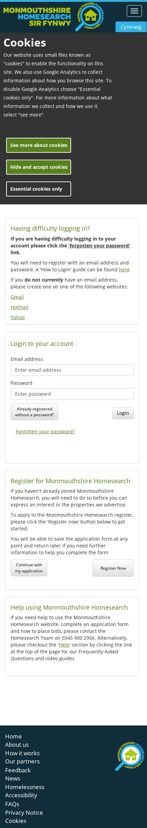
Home (13, 736)
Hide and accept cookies (39, 167)
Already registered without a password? (34, 412)
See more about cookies (38, 145)
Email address (27, 359)
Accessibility (21, 795)
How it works (22, 753)
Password (21, 383)
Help (64, 644)
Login (123, 413)
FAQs (12, 804)
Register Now (113, 568)
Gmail (17, 297)
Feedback (18, 770)
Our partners (22, 761)
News (12, 778)
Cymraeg (131, 26)
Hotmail (19, 307)
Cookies (15, 821)
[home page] (53, 16)
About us (17, 744)
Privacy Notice (24, 812)
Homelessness (24, 787)
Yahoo (18, 317)
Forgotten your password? (45, 431)
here (124, 269)
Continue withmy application (29, 567)
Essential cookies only (36, 189)
